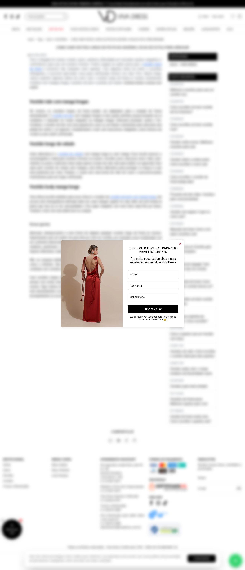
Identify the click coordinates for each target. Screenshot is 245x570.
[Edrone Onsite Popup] (122, 285)
